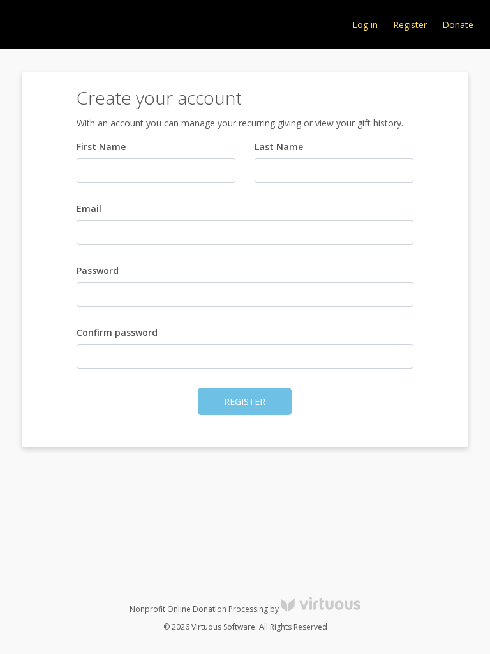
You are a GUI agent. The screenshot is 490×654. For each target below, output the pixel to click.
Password (98, 270)
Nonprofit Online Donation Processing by (205, 609)
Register (410, 25)
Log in (365, 25)
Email (89, 208)
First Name (101, 147)
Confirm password (117, 332)
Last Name (279, 147)
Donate (457, 25)
